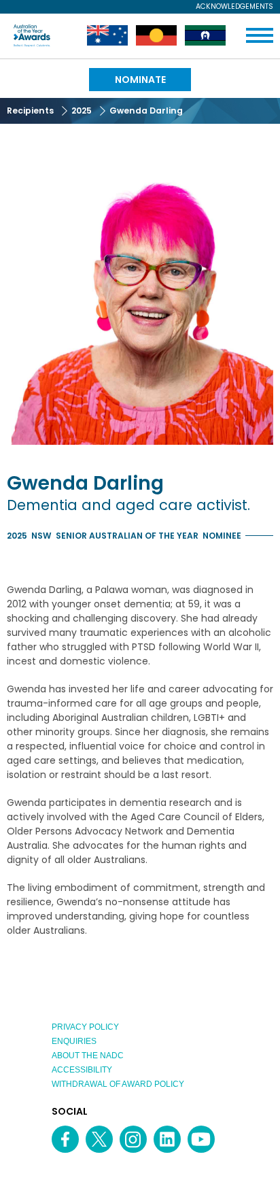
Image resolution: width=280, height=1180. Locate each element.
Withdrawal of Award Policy (118, 1084)
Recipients (30, 110)
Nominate (140, 79)
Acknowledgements (234, 7)
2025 (81, 110)
